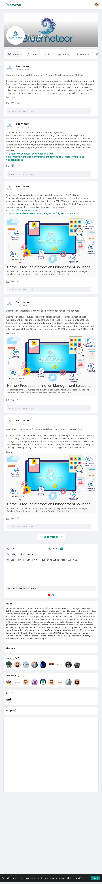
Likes (8, 693)
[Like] (13, 103)
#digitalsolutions (14, 159)
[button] (96, 4)
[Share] (18, 103)
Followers (10, 676)
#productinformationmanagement (39, 156)
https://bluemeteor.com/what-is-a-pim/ (32, 153)
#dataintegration (45, 213)
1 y (16, 189)
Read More (10, 97)
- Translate (24, 69)
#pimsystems (13, 156)
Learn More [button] (79, 878)
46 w (18, 69)
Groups (9, 710)
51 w (17, 127)
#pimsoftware (13, 213)
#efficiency (79, 156)
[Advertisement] (51, 735)
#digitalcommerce (65, 213)
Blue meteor (37, 35)
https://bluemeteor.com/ (24, 210)
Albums (9, 648)
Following (10, 658)
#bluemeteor (65, 156)
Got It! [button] (95, 878)
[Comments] (13, 103)
